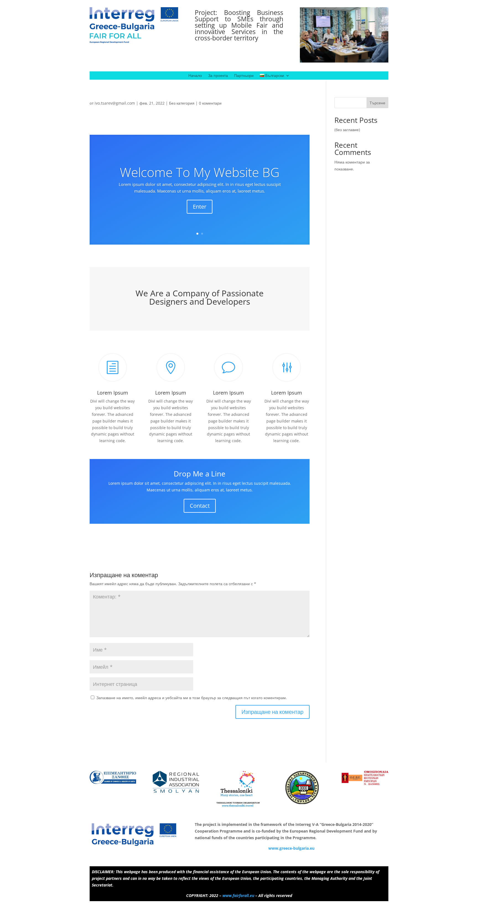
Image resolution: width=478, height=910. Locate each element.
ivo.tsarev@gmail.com (115, 103)
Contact (200, 505)
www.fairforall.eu (238, 895)
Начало (195, 76)
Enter (199, 206)
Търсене (377, 102)
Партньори (244, 76)
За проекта (218, 76)
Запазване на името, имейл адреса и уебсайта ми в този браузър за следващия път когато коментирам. (191, 697)
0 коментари (210, 103)
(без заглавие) (347, 129)
